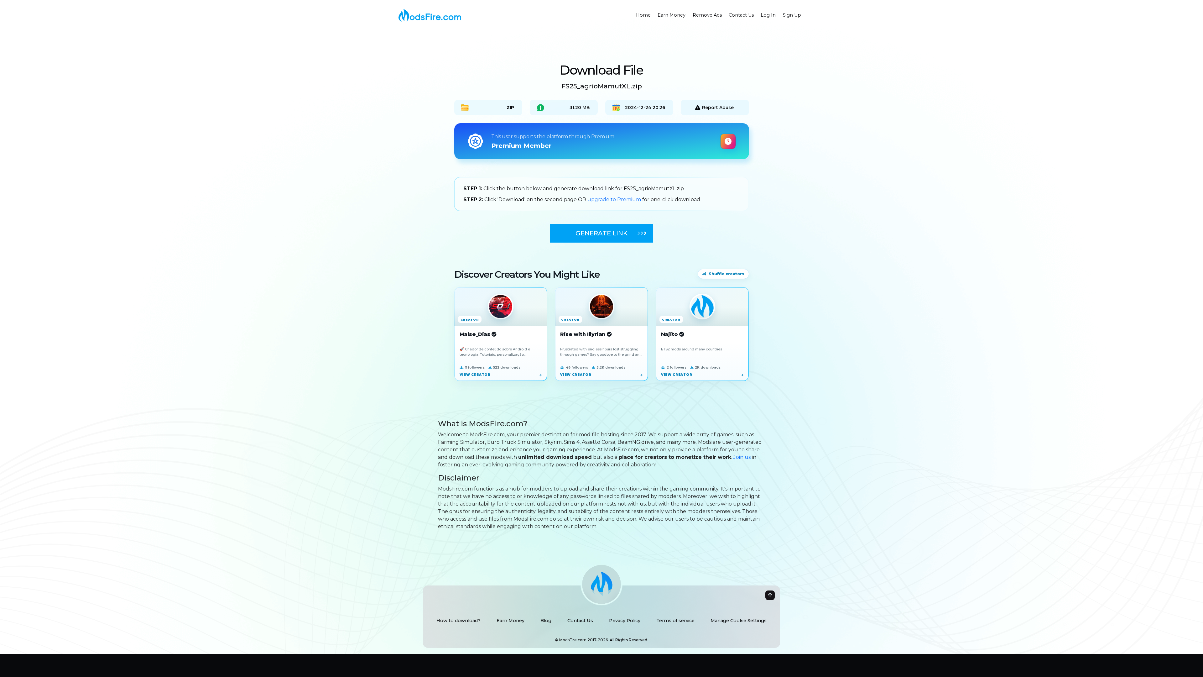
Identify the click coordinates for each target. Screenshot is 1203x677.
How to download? (458, 620)
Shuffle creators (726, 273)
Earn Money (510, 620)
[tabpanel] (601, 194)
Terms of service (675, 620)
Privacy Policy (624, 620)
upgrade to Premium (614, 199)
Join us (742, 457)
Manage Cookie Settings (739, 620)
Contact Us (580, 620)
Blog (545, 620)
